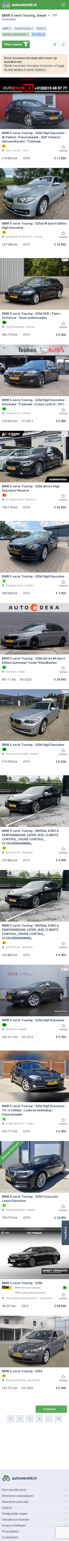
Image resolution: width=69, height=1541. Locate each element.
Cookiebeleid (10, 1537)
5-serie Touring (23, 15)
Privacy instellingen (14, 1525)
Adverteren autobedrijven (17, 1496)
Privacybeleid (10, 1531)
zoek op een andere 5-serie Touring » (34, 67)
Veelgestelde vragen (14, 1513)
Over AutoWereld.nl (14, 1490)
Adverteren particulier (15, 1502)
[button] (65, 1232)
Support (7, 1507)
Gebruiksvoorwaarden (15, 1519)
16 (58, 1418)
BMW (6, 15)
